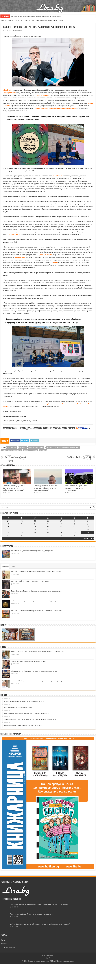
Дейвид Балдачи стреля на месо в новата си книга (28, 661)
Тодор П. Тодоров (30, 450)
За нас (3, 940)
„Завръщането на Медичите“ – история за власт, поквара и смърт (34, 671)
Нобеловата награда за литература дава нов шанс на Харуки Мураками (36, 601)
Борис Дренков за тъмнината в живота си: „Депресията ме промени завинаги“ (46, 488)
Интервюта (11, 20)
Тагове (13, 567)
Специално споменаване (11, 450)
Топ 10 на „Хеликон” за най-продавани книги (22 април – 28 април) (16, 458)
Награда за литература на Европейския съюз (63, 447)
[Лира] (50, 6)
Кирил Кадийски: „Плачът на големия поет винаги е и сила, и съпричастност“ (38, 651)
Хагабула (43, 450)
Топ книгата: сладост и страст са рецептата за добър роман (32, 551)
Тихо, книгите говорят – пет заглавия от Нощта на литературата (76, 488)
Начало (3, 20)
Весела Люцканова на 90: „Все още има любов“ (26, 16)
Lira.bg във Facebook (8, 947)
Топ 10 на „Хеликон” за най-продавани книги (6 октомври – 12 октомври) (36, 571)
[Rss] (47, 958)
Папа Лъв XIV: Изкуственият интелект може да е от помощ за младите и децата (38, 681)
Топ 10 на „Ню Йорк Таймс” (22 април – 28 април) (79, 457)
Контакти (4, 944)
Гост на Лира (11, 447)
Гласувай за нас (48, 955)
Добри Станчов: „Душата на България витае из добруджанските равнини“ (14, 488)
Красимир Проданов (36, 447)
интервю (22, 447)
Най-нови (5, 567)
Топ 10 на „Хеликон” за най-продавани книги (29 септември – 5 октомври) (36, 611)
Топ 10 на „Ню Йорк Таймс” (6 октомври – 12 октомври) (30, 581)
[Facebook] (49, 958)
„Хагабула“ (7, 90)
